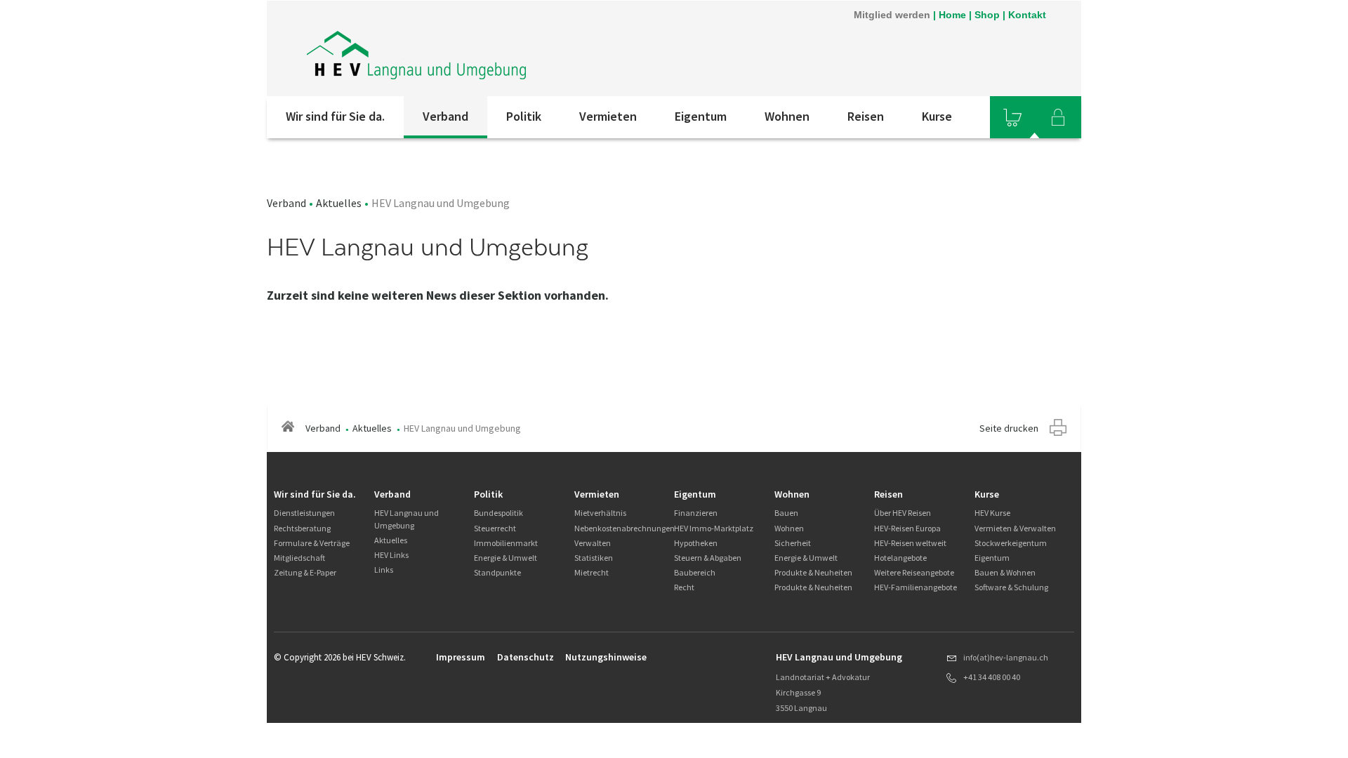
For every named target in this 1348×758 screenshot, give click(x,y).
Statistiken (593, 557)
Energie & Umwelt (505, 557)
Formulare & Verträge (312, 543)
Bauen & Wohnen (1005, 572)
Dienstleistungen (304, 512)
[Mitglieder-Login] (1058, 117)
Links (383, 569)
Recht (684, 587)
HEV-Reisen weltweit (910, 543)
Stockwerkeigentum (1010, 543)
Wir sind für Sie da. (335, 116)
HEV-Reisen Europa (907, 528)
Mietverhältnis (600, 512)
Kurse (937, 116)
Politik (523, 116)
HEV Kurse (992, 512)
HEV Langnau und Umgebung (406, 518)
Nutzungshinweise (606, 657)
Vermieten (608, 116)
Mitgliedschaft (299, 557)
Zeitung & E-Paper (305, 572)
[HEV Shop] (1012, 117)
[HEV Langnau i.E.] (417, 48)
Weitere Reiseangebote (914, 572)
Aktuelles (339, 203)
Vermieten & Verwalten (1015, 528)
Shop (987, 14)
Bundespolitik (498, 512)
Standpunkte (497, 572)
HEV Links (391, 555)
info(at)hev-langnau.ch (1005, 657)
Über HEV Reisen (902, 512)
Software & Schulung (1011, 587)
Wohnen (787, 116)
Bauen (786, 512)
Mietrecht (591, 572)
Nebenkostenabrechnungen (624, 528)
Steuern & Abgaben (707, 557)
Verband (445, 116)
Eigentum (701, 116)
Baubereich (694, 572)
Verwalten (592, 543)
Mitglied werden (892, 14)
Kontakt (1027, 14)
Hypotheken (696, 543)
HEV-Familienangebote (915, 587)
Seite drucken (1008, 428)
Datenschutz (525, 657)
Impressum (460, 657)
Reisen (865, 116)
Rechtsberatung (302, 528)
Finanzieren (696, 512)
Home (952, 14)
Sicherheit (792, 543)
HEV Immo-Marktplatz (713, 528)
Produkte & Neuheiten (813, 572)
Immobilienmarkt (506, 543)
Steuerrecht (495, 528)
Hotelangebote (900, 557)
